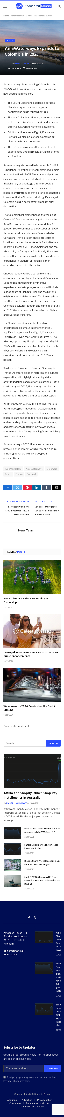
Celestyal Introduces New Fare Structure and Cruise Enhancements (31, 654)
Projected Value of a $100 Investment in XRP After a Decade (17, 511)
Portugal (31, 474)
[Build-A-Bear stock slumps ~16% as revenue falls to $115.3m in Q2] (12, 833)
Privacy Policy (10, 1081)
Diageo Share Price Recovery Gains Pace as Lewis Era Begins (42, 862)
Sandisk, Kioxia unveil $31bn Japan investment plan (41, 846)
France (19, 474)
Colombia (52, 468)
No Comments (14, 68)
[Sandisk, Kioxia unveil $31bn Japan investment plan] (12, 849)
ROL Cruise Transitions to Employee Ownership (25, 600)
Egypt (8, 474)
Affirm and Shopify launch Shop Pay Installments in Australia (30, 796)
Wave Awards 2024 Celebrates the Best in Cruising (29, 708)
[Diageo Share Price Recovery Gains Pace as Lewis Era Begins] (12, 865)
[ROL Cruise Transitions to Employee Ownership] (32, 577)
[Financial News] (33, 6)
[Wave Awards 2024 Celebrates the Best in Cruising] (32, 685)
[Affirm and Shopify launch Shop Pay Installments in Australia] (32, 771)
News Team (22, 63)
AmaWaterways (34, 468)
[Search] (59, 6)
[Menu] (5, 6)
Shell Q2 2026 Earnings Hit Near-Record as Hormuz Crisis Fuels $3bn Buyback (42, 880)
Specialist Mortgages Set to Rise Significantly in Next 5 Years (47, 511)
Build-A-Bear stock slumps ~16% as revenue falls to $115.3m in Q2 (42, 830)
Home (6, 15)
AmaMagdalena (13, 468)
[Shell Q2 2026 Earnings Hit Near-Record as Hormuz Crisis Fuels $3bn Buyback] (12, 881)
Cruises (9, 41)
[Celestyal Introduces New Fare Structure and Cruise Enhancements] (32, 631)
